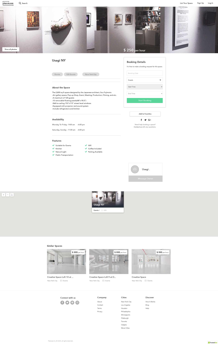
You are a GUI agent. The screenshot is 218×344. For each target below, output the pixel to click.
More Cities (125, 328)
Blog (147, 305)
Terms (99, 308)
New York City (91, 74)
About (99, 302)
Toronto (124, 321)
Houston (124, 308)
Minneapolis (125, 315)
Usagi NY (99, 204)
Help (147, 308)
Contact (100, 305)
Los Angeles (125, 305)
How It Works (150, 302)
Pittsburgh (125, 318)
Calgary (124, 325)
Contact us (138, 127)
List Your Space (186, 3)
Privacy (99, 312)
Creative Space (139, 277)
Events (57, 74)
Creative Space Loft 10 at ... (60, 277)
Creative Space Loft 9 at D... (102, 277)
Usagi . (146, 169)
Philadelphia (125, 312)
